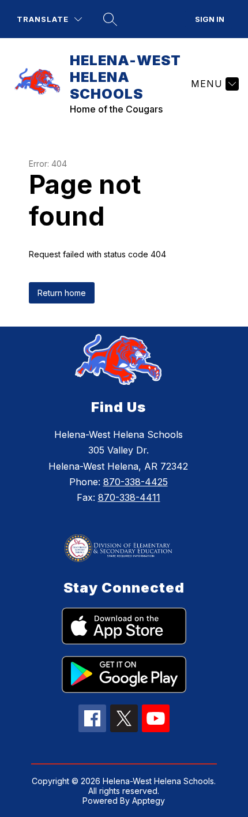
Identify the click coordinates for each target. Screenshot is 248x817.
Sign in (209, 19)
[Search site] (110, 19)
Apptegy (148, 800)
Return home (61, 293)
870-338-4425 (135, 482)
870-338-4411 (129, 497)
